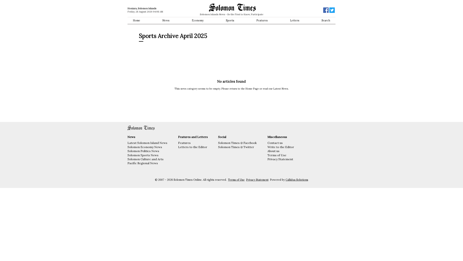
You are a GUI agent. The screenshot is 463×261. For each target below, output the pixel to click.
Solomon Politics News (143, 151)
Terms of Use (276, 155)
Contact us (275, 143)
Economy (198, 20)
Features (262, 20)
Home (136, 20)
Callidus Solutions (297, 179)
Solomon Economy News (145, 147)
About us (273, 151)
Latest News (280, 88)
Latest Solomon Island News (147, 143)
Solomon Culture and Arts (145, 159)
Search (326, 20)
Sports (230, 20)
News (165, 20)
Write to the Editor (280, 147)
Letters (294, 20)
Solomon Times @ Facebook (237, 143)
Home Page (252, 88)
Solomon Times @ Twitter (236, 147)
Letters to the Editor (192, 147)
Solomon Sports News (143, 155)
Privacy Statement (280, 159)
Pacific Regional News (143, 163)
